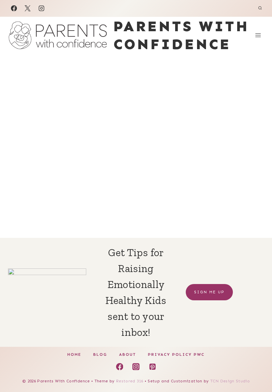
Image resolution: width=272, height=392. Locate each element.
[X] (28, 8)
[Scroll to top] (256, 366)
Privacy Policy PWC (176, 354)
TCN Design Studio (230, 381)
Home (74, 354)
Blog (100, 354)
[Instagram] (41, 8)
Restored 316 (129, 381)
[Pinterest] (152, 366)
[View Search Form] (260, 8)
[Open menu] (258, 35)
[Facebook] (14, 8)
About (127, 354)
